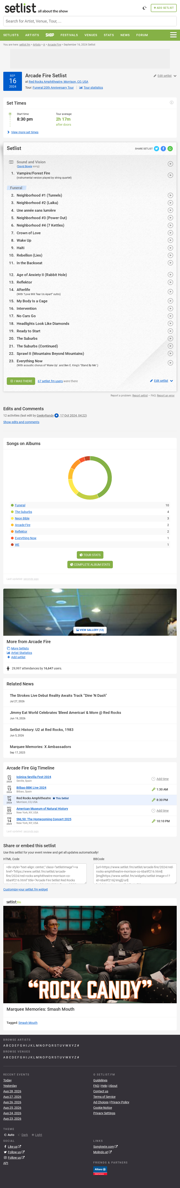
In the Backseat (29, 263)
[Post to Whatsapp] (170, 148)
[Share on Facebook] (163, 148)
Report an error (166, 395)
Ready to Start (28, 331)
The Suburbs (27, 338)
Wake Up (24, 240)
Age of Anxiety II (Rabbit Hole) (42, 275)
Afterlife (23, 289)
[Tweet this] (156, 148)
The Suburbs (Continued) (37, 346)
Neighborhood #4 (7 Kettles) (40, 225)
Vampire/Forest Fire (33, 173)
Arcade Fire (38, 76)
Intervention (26, 308)
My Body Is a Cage (32, 301)
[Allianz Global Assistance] (100, 1170)
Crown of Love (29, 233)
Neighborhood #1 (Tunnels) (39, 195)
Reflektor (24, 282)
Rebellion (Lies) (29, 255)
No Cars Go (26, 316)
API (5, 1163)
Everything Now (30, 361)
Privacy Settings (104, 1113)
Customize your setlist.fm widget (25, 889)
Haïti (20, 248)
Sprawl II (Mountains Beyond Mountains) (50, 353)
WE (17, 544)
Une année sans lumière (36, 210)
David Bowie (25, 166)
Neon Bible (22, 518)
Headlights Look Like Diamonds (43, 323)
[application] (90, 954)
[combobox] (90, 21)
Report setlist (140, 395)
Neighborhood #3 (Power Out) (42, 218)
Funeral (20, 505)
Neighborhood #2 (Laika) (37, 203)
